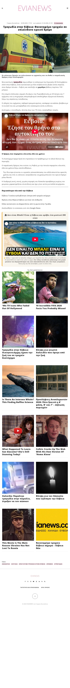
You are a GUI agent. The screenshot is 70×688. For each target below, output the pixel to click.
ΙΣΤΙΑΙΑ (15, 564)
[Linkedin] (39, 581)
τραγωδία (18, 82)
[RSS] (42, 581)
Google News (35, 208)
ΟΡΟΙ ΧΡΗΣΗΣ (45, 587)
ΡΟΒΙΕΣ (50, 564)
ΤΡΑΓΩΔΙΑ (58, 564)
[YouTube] (33, 581)
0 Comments (58, 23)
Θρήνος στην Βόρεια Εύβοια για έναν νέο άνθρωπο (22, 200)
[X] (27, 581)
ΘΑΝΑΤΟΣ (6, 564)
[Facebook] (25, 581)
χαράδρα (41, 87)
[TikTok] (36, 581)
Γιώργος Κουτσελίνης (13, 23)
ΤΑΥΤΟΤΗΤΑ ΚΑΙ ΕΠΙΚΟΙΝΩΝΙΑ (29, 587)
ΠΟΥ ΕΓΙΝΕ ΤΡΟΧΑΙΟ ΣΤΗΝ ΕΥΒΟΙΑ (32, 564)
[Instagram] (30, 581)
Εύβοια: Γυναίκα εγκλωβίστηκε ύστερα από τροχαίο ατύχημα (26, 196)
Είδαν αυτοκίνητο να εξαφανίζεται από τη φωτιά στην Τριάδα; (26, 204)
